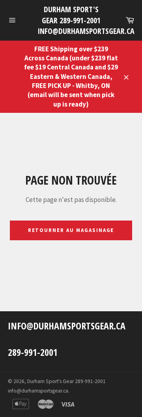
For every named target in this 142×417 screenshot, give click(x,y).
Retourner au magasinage (71, 230)
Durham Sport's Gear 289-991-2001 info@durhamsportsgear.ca (71, 20)
